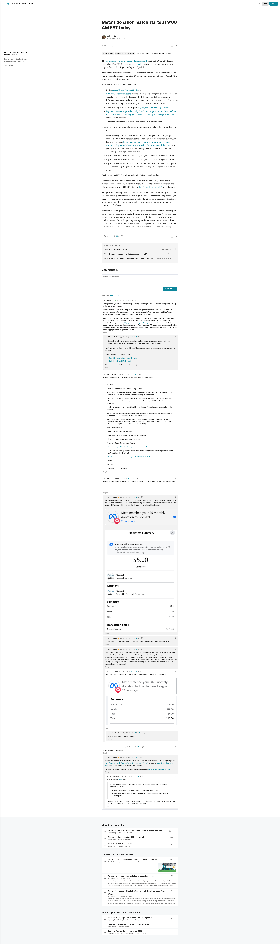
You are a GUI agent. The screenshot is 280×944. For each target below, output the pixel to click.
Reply (105, 332)
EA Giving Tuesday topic (150, 187)
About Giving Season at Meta (125, 90)
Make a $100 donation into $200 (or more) (126, 837)
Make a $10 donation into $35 (120, 844)
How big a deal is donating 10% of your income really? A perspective (137, 830)
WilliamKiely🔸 (113, 36)
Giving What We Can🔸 (165, 258)
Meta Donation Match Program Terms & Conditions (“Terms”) (126, 763)
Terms (120, 780)
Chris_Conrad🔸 (113, 896)
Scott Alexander (128, 920)
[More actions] (176, 45)
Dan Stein (111, 862)
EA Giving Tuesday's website (118, 94)
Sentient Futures (113, 933)
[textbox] (139, 280)
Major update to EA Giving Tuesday (153, 108)
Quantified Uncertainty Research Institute (123, 358)
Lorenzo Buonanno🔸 (115, 747)
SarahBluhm (118, 920)
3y (118, 300)
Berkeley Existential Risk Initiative (121, 361)
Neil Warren (169, 254)
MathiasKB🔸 (112, 878)
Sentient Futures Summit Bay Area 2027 (125, 931)
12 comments (9, 65)
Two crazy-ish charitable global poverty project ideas (131, 876)
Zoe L (122, 933)
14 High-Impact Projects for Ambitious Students (128, 924)
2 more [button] (168, 53)
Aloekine (110, 300)
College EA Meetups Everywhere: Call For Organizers (130, 918)
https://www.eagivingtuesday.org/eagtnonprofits (141, 323)
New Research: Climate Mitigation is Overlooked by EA (131, 860)
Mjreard (110, 920)
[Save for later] (167, 45)
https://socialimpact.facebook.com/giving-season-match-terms (129, 447)
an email (137, 64)
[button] (104, 300)
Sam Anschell (112, 926)
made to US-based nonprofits (159, 769)
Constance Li (128, 933)
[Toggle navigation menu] (4, 4)
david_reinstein (113, 478)
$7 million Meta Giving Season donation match (126, 61)
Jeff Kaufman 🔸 (167, 249)
